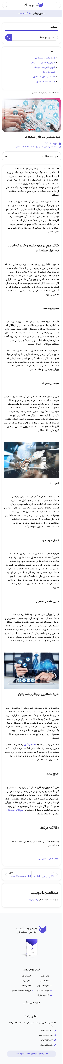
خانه (59, 92)
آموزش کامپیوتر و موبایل (44, 67)
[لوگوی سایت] (31, 5)
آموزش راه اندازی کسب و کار (43, 62)
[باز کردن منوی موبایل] (57, 5)
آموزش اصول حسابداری (45, 57)
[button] (6, 157)
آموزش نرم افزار (48, 72)
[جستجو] (5, 5)
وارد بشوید (33, 899)
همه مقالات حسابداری (45, 81)
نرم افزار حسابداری (14, 810)
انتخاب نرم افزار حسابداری (44, 76)
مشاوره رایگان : (38, 13)
